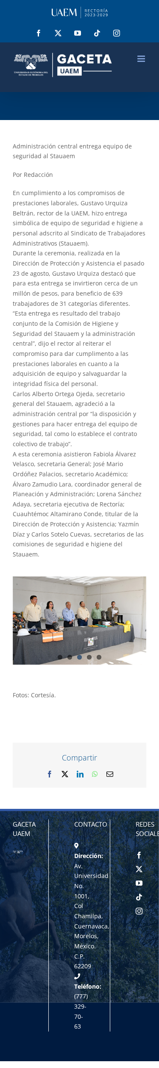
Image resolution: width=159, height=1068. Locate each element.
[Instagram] (139, 911)
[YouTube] (139, 883)
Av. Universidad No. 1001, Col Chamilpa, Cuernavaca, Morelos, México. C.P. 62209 (91, 916)
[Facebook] (139, 855)
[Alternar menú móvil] (141, 58)
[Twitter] (139, 869)
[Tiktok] (139, 897)
